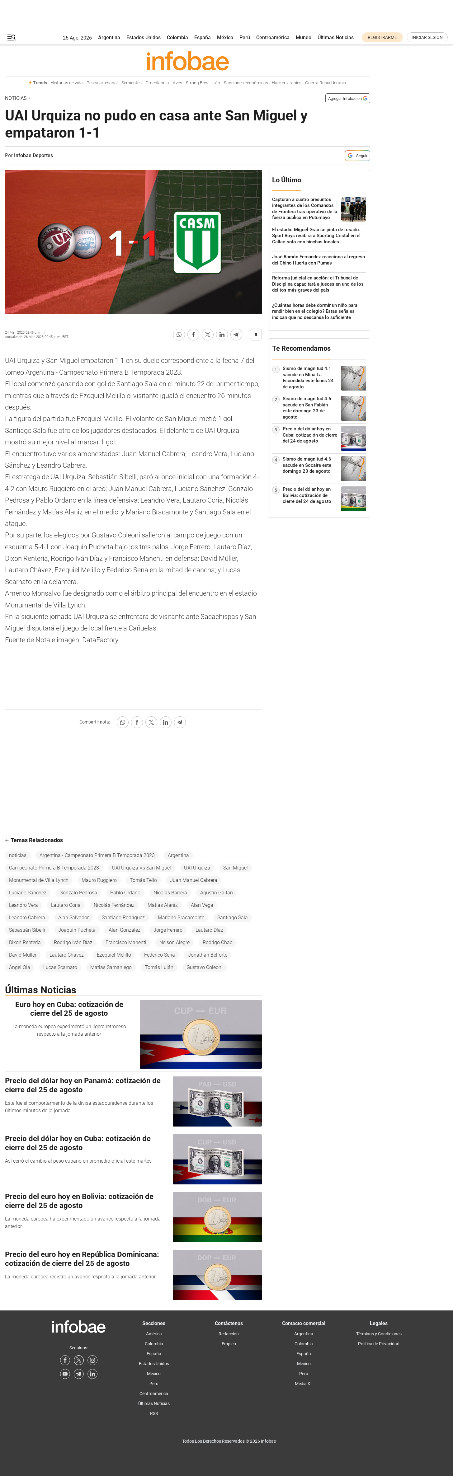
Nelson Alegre (174, 942)
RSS (154, 1413)
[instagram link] (92, 1360)
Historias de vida (67, 83)
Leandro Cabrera (27, 918)
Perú (244, 37)
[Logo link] (187, 61)
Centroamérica (273, 37)
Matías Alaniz (163, 905)
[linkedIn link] (92, 1374)
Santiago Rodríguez (123, 918)
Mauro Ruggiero (99, 880)
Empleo (229, 1343)
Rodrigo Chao (218, 942)
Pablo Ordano (125, 893)
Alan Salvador (73, 918)
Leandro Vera (23, 905)
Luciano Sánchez (27, 893)
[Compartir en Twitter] (208, 334)
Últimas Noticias (336, 37)
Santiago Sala (232, 918)
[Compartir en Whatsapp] (179, 334)
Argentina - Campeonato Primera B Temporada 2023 (97, 855)
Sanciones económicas (246, 83)
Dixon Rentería (25, 942)
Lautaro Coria (66, 905)
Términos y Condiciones (379, 1333)
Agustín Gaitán (216, 893)
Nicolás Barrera (170, 893)
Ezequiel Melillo (114, 955)
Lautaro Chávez (67, 955)
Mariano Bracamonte (181, 918)
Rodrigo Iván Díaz (73, 942)
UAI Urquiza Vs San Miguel (141, 868)
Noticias (16, 98)
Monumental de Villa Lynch (38, 880)
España (202, 37)
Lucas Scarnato (60, 967)
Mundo (303, 37)
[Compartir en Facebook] (193, 334)
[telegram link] (79, 1374)
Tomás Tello (143, 880)
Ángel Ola (19, 967)
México (225, 37)
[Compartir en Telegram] (236, 334)
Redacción (229, 1333)
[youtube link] (65, 1374)
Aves (177, 83)
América (154, 1333)
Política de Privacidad (378, 1343)
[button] (11, 37)
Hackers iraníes (286, 83)
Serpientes (131, 83)
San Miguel (235, 868)
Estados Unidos (143, 37)
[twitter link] (79, 1360)
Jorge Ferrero (167, 930)
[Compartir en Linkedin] (222, 334)
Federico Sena (159, 955)
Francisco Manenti (126, 942)
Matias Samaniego (111, 967)
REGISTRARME (382, 37)
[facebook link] (65, 1360)
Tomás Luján (159, 967)
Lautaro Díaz (209, 930)
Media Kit (304, 1383)
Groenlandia (157, 83)
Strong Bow (197, 83)
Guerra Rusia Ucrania (325, 83)
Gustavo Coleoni (204, 967)
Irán (216, 83)
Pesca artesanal (102, 83)
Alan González (124, 930)
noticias (17, 855)
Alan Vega (202, 905)
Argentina (109, 37)
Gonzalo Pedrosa (78, 893)
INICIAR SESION (427, 37)
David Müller (22, 955)
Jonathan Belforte (207, 955)
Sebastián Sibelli (27, 930)
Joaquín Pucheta (77, 930)
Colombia (177, 37)
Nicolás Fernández (114, 905)
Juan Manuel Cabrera (193, 880)
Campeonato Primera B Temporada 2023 (54, 868)
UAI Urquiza (197, 868)
